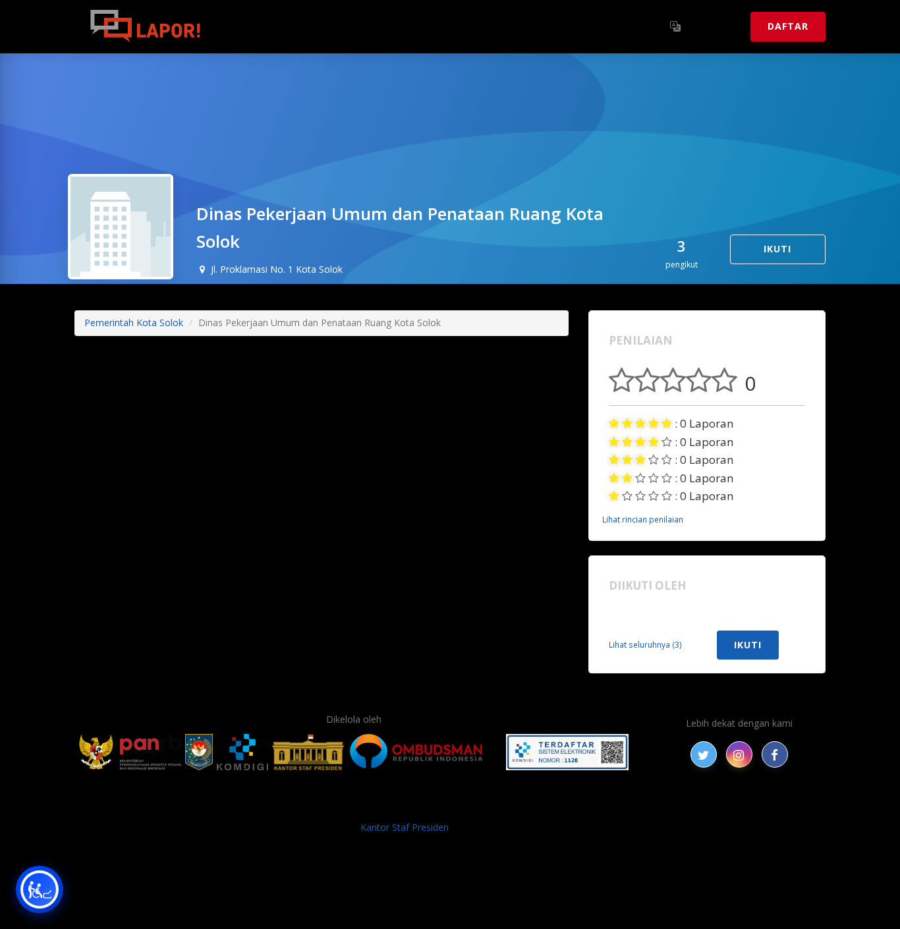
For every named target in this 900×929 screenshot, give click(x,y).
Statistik (358, 26)
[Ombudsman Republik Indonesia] (423, 752)
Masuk (717, 26)
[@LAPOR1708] (703, 754)
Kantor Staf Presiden (404, 827)
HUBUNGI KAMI (695, 805)
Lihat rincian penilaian (642, 519)
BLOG (283, 805)
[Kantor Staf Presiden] (308, 752)
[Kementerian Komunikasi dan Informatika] (242, 752)
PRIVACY (190, 805)
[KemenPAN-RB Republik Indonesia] (130, 752)
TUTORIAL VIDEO (613, 805)
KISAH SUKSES (337, 805)
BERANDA (240, 805)
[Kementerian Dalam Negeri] (199, 752)
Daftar (788, 26)
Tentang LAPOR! (272, 26)
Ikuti (777, 248)
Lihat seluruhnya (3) (645, 644)
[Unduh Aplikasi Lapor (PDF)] (567, 752)
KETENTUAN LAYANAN (430, 805)
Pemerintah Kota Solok (133, 322)
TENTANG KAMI (528, 805)
